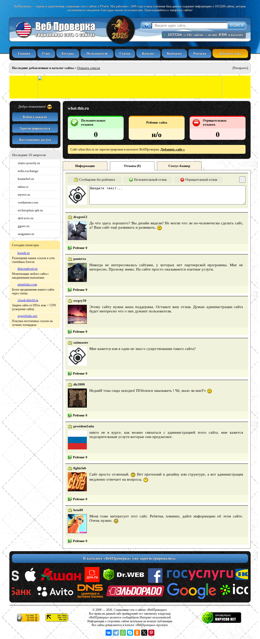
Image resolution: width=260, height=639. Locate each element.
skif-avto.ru (26, 218)
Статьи (125, 53)
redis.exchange (28, 171)
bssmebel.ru (26, 179)
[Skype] (130, 633)
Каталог (148, 53)
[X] (144, 633)
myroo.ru (24, 194)
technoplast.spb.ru (30, 210)
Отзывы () (132, 166)
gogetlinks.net (27, 316)
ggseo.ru (23, 226)
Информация (85, 166)
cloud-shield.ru (28, 300)
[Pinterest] (151, 633)
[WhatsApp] (123, 633)
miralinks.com (27, 284)
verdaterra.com (28, 202)
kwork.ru (24, 253)
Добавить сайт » (172, 149)
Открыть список (88, 68)
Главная (24, 53)
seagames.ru (26, 234)
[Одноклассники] (137, 633)
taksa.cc (23, 187)
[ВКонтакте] (109, 633)
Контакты (174, 53)
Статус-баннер (179, 166)
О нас (46, 53)
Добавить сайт (230, 53)
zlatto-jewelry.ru (29, 163)
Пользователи (97, 53)
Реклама (199, 53)
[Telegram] (116, 633)
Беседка (68, 53)
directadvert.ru (28, 269)
